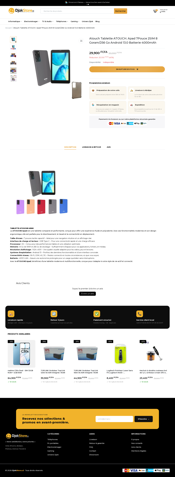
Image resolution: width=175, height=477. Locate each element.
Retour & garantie (96, 443)
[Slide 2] (88, 4)
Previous (5, 364)
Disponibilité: (95, 62)
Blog (97, 21)
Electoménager (31, 21)
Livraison (93, 439)
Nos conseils (136, 443)
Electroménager (54, 447)
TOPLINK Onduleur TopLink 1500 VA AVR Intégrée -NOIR (86, 371)
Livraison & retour (91, 147)
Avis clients (136, 447)
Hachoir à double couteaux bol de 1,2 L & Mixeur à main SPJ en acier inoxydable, (153, 371)
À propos (135, 439)
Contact (92, 451)
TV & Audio (47, 21)
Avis (109, 147)
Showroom (94, 455)
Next (170, 364)
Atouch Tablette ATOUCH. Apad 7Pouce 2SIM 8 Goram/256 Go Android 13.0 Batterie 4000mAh (123, 40)
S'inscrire (143, 419)
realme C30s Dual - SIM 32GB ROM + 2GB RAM (20, 371)
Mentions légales (138, 451)
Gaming (74, 21)
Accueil (8, 28)
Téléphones (61, 21)
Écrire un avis (87, 294)
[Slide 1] (86, 4)
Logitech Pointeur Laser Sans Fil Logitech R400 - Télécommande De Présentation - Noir (120, 371)
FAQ (91, 447)
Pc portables (52, 443)
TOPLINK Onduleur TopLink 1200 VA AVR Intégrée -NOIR (53, 371)
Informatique (14, 21)
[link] (168, 460)
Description (70, 147)
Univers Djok (87, 21)
